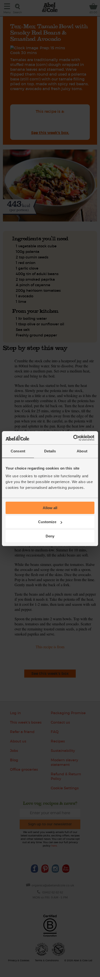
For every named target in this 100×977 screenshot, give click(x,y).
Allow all (50, 508)
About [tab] (82, 451)
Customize (47, 522)
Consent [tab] (18, 451)
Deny (50, 536)
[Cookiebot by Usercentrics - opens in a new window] (73, 438)
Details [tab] (50, 451)
